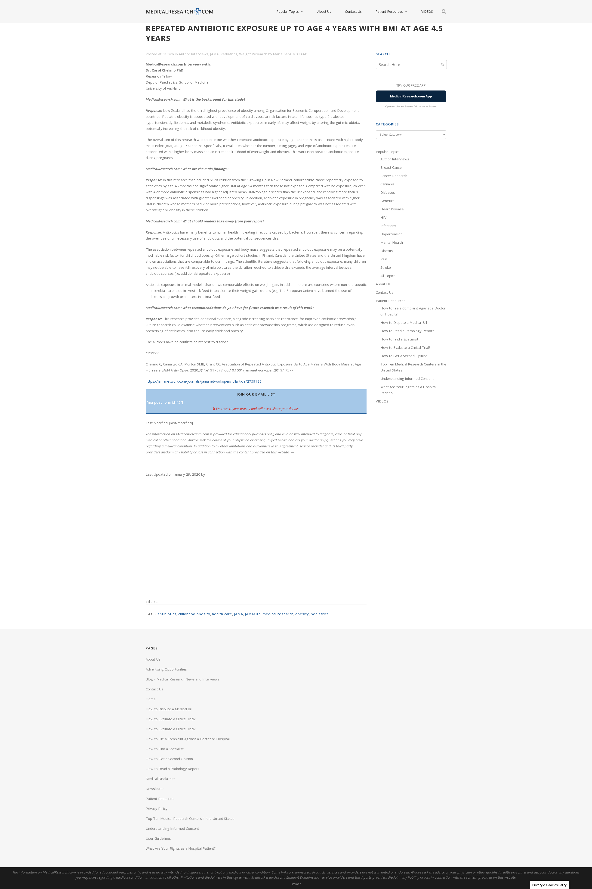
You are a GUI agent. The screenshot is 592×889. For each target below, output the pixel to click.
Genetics (387, 200)
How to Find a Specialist (399, 339)
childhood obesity (194, 613)
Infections (388, 225)
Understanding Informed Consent (407, 378)
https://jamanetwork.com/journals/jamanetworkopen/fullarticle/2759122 (204, 381)
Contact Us (353, 11)
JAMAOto (253, 613)
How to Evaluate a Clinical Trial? (405, 347)
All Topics (387, 275)
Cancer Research (393, 175)
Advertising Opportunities (166, 669)
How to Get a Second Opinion (404, 355)
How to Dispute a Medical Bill (403, 322)
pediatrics (320, 613)
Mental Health (391, 242)
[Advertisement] (256, 537)
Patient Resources (389, 11)
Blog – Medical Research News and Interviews (182, 679)
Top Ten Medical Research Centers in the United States (190, 818)
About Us (324, 11)
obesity (302, 613)
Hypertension (391, 234)
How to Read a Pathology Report (407, 330)
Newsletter (155, 788)
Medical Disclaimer (160, 778)
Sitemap (296, 884)
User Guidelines (158, 838)
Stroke (385, 267)
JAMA (214, 54)
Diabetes (387, 192)
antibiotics (167, 613)
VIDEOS (427, 11)
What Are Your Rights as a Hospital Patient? (181, 848)
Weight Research (253, 54)
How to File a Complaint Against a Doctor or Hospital (188, 738)
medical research (278, 613)
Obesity (386, 250)
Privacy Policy (156, 808)
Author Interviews (193, 54)
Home (151, 699)
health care (222, 613)
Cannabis (387, 184)
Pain (383, 259)
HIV (383, 217)
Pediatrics (229, 54)
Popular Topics (287, 11)
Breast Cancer (391, 167)
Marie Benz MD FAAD (290, 54)
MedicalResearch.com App (411, 96)
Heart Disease (392, 209)
